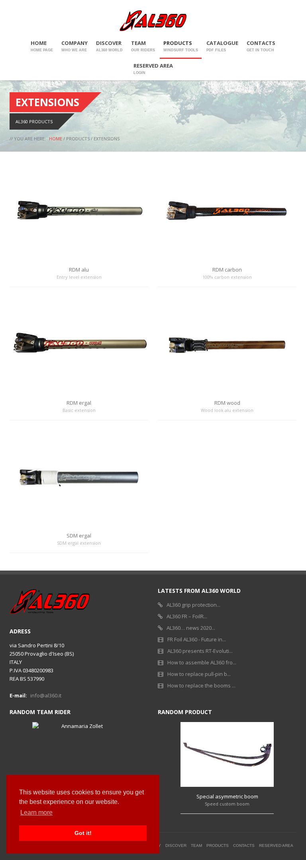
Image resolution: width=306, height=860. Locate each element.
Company (74, 45)
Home (42, 45)
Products (180, 45)
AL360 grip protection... (193, 604)
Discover (109, 45)
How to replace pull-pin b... (199, 674)
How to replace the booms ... (201, 685)
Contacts (261, 45)
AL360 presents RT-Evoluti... (200, 650)
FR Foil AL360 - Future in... (196, 639)
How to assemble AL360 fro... (201, 662)
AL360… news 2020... (191, 627)
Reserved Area (153, 68)
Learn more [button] (36, 812)
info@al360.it (45, 695)
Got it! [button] (83, 833)
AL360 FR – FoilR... (187, 616)
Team (143, 45)
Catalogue (222, 45)
